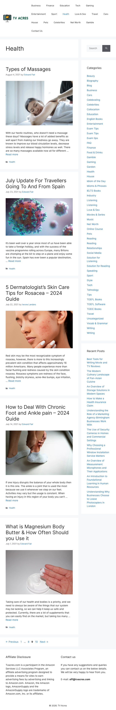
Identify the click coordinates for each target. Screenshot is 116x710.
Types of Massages (28, 69)
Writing (91, 328)
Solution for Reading (98, 266)
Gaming (90, 5)
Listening (92, 200)
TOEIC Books (94, 309)
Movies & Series (96, 214)
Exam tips (92, 138)
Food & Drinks (95, 152)
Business (36, 5)
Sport (54, 14)
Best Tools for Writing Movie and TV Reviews (97, 363)
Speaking (92, 270)
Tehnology (93, 289)
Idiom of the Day (96, 181)
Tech (77, 5)
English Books (95, 119)
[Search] (106, 48)
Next (44, 641)
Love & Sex (80, 14)
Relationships (94, 248)
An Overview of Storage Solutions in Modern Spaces (98, 390)
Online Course (95, 229)
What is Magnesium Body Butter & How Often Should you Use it (37, 532)
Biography (92, 80)
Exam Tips (93, 128)
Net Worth (75, 22)
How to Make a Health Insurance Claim (96, 402)
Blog (89, 85)
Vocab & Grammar (97, 323)
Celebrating (93, 99)
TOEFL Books (94, 299)
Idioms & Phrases (97, 186)
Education (65, 5)
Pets (46, 22)
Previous (12, 641)
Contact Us (36, 31)
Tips (89, 294)
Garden (91, 166)
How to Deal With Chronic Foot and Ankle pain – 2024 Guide (37, 413)
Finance (50, 5)
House (34, 22)
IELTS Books (94, 190)
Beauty (91, 76)
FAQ (89, 142)
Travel (95, 14)
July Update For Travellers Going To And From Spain (36, 183)
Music (90, 219)
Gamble (90, 22)
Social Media (94, 252)
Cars (106, 14)
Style (90, 280)
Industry (91, 195)
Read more (12, 154)
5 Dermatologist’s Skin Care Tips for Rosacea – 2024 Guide (37, 293)
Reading (91, 238)
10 (36, 641)
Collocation (93, 109)
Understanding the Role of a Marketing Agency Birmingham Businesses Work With (98, 417)
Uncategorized (95, 318)
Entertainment (38, 14)
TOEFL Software (96, 304)
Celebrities (59, 22)
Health (66, 14)
